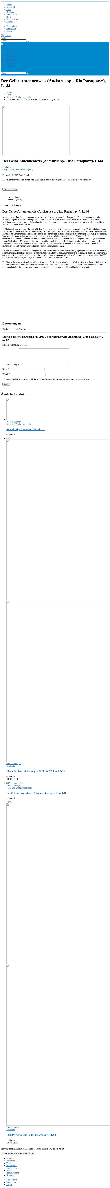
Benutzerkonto (12, 19)
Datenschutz (11, 26)
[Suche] (27, 41)
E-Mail (6, 374)
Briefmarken (11, 12)
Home (9, 5)
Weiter (31, 1154)
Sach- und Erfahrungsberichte (19, 424)
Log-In (9, 31)
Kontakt (9, 22)
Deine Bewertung (9, 345)
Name (5, 369)
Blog (8, 17)
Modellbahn (11, 14)
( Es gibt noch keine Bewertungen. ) (17, 169)
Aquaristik (10, 7)
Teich (8, 9)
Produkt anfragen (10, 189)
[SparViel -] (6, 35)
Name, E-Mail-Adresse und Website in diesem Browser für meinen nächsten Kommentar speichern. (48, 379)
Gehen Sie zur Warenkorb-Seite (14, 1154)
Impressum (11, 28)
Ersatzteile (10, 766)
